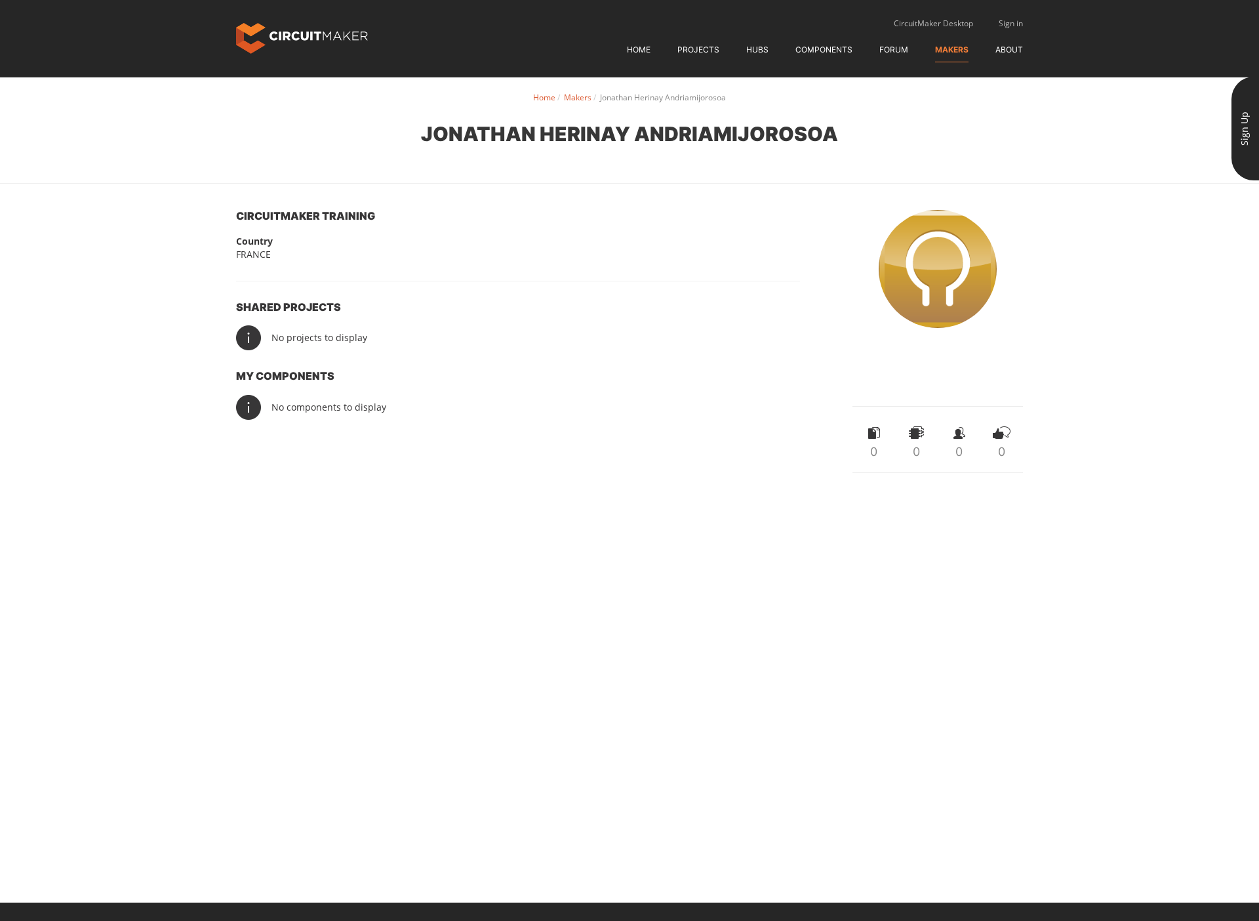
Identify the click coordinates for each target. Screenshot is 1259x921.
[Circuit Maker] (302, 37)
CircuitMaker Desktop (933, 23)
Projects (698, 49)
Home (638, 49)
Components (823, 49)
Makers (952, 49)
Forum (893, 49)
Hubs (757, 49)
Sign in (1011, 23)
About (1009, 49)
